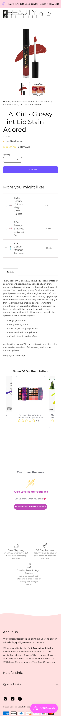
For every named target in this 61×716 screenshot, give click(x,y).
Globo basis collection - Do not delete (31, 101)
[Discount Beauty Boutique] (20, 14)
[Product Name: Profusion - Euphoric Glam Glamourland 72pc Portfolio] (30, 402)
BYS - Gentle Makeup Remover (19, 248)
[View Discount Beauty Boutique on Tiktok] (12, 698)
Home (6, 101)
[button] (41, 14)
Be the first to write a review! (30, 506)
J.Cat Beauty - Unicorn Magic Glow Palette (18, 205)
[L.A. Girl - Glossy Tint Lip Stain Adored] (23, 89)
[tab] (10, 271)
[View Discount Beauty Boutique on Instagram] (5, 698)
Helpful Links (13, 673)
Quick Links (12, 684)
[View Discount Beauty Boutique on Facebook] (20, 698)
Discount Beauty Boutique (21, 707)
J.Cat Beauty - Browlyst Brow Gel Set (19, 229)
